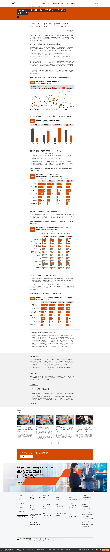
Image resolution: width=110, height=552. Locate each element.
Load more (55, 443)
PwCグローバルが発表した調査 (53, 37)
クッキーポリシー (15, 550)
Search (97, 3)
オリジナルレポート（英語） (49, 359)
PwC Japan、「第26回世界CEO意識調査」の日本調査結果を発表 (31, 6)
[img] (18, 17)
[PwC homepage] (13, 2)
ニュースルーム (17, 6)
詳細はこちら (34, 384)
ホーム (12, 6)
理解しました (105, 550)
